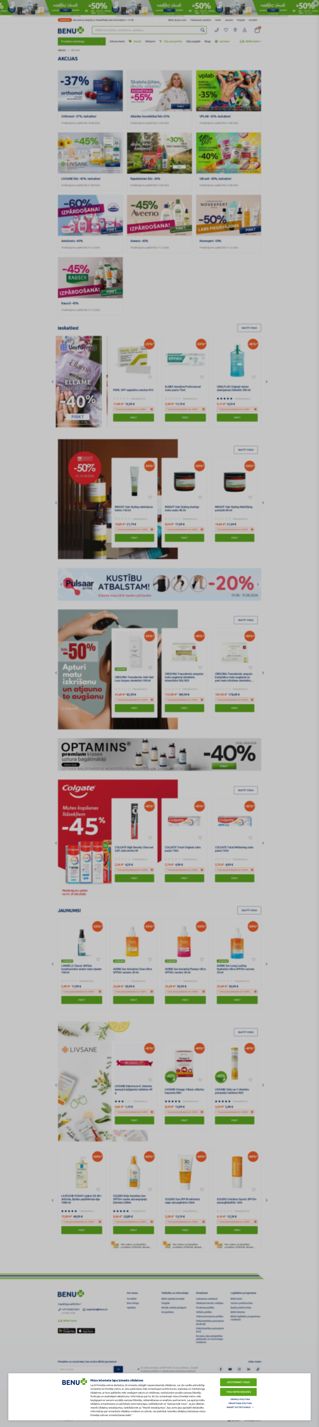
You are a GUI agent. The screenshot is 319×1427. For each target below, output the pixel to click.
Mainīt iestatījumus (239, 1407)
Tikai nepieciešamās (238, 1392)
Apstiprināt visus (238, 1382)
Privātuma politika (240, 1403)
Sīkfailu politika (240, 1399)
